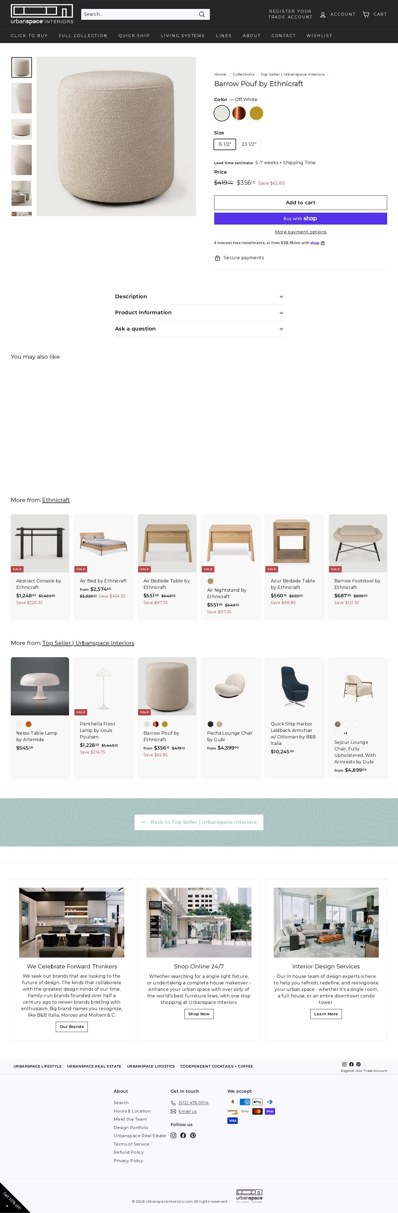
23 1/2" (249, 144)
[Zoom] (116, 136)
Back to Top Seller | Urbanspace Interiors (203, 822)
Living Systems (183, 35)
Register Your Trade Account (364, 1071)
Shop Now (200, 1015)
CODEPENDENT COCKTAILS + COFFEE (216, 1066)
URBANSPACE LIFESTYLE (38, 1066)
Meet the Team (130, 1119)
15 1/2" (224, 144)
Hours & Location (132, 1111)
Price (220, 172)
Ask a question (135, 329)
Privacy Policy (128, 1160)
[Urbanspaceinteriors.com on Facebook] (183, 1135)
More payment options (301, 232)
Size (219, 132)
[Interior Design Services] (326, 923)
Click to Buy (29, 35)
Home (220, 74)
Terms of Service (131, 1144)
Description (131, 296)
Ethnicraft (56, 500)
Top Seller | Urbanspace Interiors (292, 74)
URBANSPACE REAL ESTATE (94, 1066)
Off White (221, 113)
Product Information (143, 312)
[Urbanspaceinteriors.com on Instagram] (173, 1135)
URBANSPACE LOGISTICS (151, 1066)
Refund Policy (128, 1152)
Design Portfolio (131, 1127)
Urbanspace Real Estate (140, 1135)
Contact (284, 35)
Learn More (327, 1015)
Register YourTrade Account (290, 14)
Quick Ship (134, 35)
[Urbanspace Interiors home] (250, 1197)
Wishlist (319, 35)
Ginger (256, 113)
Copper (239, 113)
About (252, 35)
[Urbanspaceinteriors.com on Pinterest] (193, 1135)
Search (121, 1102)
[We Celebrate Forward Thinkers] (71, 923)
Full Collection (83, 35)
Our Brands (74, 1028)
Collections (243, 74)
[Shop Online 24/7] (199, 923)
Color (235, 99)
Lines (224, 35)
